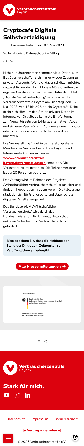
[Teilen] (11, 60)
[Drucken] (5, 60)
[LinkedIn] (27, 395)
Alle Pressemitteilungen (40, 266)
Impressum (40, 419)
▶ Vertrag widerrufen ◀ (42, 430)
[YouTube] (6, 395)
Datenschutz (16, 419)
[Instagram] (17, 395)
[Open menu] (8, 438)
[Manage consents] (75, 437)
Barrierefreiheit (66, 419)
